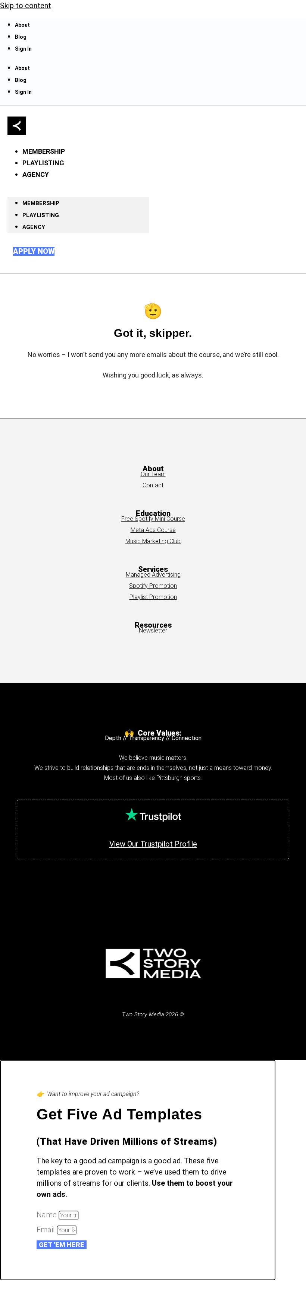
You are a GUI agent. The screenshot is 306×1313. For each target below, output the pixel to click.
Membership (40, 203)
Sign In (23, 49)
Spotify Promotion (153, 585)
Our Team (153, 474)
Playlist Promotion (153, 596)
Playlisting (40, 215)
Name (48, 1214)
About (22, 25)
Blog (20, 37)
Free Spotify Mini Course (153, 518)
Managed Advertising (153, 574)
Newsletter (153, 630)
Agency (35, 174)
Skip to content (25, 5)
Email (47, 1229)
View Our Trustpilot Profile (153, 843)
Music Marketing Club (153, 541)
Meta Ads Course (153, 529)
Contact (153, 485)
